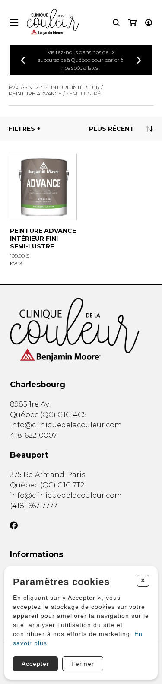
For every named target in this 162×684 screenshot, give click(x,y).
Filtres (22, 129)
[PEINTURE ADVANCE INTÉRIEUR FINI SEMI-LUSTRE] (43, 210)
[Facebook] (14, 525)
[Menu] (14, 23)
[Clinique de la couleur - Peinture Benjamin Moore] (81, 330)
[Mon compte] (148, 23)
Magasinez (24, 87)
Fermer (82, 663)
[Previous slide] (23, 60)
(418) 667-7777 (33, 506)
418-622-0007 (33, 435)
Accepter (35, 663)
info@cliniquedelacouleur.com (66, 425)
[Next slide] (139, 60)
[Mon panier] (132, 23)
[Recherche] (116, 23)
